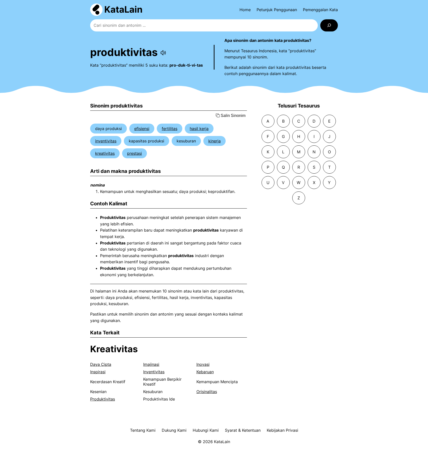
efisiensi (141, 128)
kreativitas (105, 153)
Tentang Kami (143, 430)
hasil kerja (199, 128)
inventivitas (105, 140)
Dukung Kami (174, 430)
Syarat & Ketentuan (243, 430)
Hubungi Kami (206, 430)
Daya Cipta (100, 364)
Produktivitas (102, 399)
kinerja (214, 140)
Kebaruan (205, 371)
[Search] (329, 25)
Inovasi (203, 364)
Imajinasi (151, 364)
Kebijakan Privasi (282, 430)
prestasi (134, 153)
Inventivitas (153, 371)
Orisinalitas (206, 391)
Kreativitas (114, 349)
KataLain (123, 9)
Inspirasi (98, 371)
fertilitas (169, 128)
